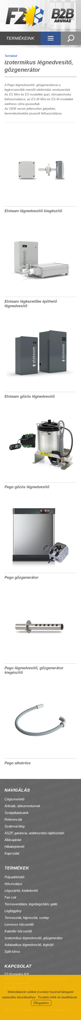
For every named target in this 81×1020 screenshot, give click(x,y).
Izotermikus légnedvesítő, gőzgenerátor (33, 938)
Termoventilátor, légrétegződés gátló (30, 904)
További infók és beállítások (57, 997)
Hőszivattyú (13, 884)
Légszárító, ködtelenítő (21, 890)
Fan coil (10, 897)
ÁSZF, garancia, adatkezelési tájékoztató (34, 833)
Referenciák (13, 819)
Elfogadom (41, 1003)
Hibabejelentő (14, 846)
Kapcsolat (11, 853)
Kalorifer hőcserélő (18, 931)
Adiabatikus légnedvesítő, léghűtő (29, 945)
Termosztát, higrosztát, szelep (26, 918)
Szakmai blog (14, 826)
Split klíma (12, 951)
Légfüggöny (13, 911)
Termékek (10, 56)
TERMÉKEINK (20, 38)
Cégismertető (14, 799)
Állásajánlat (12, 840)
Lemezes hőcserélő (19, 924)
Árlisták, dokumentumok (22, 806)
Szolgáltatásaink (16, 813)
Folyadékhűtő (14, 877)
